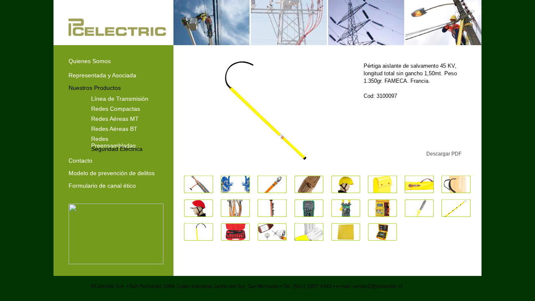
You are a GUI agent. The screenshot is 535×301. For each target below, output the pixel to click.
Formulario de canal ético (102, 185)
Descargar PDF (443, 154)
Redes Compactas (115, 108)
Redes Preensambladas (113, 138)
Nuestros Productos (95, 87)
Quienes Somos (90, 61)
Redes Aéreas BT (114, 128)
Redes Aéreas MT (115, 118)
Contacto (80, 160)
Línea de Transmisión (119, 98)
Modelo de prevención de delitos (112, 173)
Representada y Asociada (102, 75)
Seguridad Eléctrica (117, 148)
